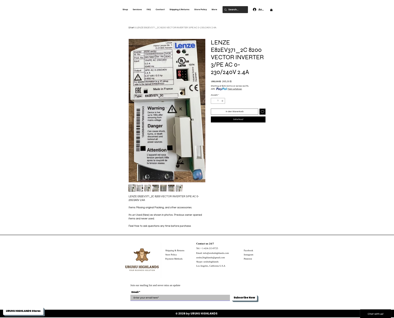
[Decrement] (213, 101)
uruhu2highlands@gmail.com (210, 257)
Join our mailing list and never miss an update (155, 285)
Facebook (248, 250)
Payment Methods (174, 259)
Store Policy (171, 254)
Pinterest (248, 259)
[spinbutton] (218, 101)
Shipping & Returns (174, 250)
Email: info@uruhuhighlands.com (212, 253)
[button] (271, 9)
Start (132, 27)
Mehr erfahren (235, 89)
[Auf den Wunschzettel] (262, 112)
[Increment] (223, 101)
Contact (200, 243)
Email (135, 292)
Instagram (248, 254)
